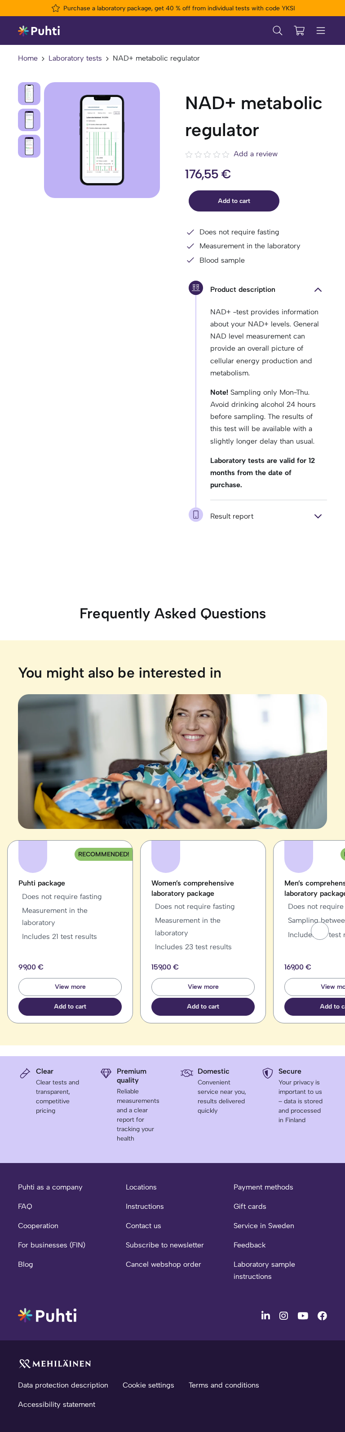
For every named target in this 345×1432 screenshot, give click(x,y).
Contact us (143, 1225)
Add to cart (234, 201)
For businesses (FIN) (51, 1245)
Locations (141, 1187)
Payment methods (263, 1187)
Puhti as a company (50, 1187)
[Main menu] (320, 30)
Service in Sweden (264, 1225)
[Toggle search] (277, 30)
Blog (25, 1264)
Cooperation (38, 1225)
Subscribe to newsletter (165, 1245)
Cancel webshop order (163, 1264)
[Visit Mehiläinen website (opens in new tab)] (54, 1363)
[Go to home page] (47, 1314)
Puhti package (41, 883)
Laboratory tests (75, 58)
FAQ (25, 1206)
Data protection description (63, 1385)
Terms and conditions (224, 1385)
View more (70, 987)
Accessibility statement (56, 1404)
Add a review (256, 154)
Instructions (145, 1206)
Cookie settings (148, 1385)
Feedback (250, 1245)
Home (28, 58)
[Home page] (39, 30)
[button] (320, 931)
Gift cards (250, 1206)
